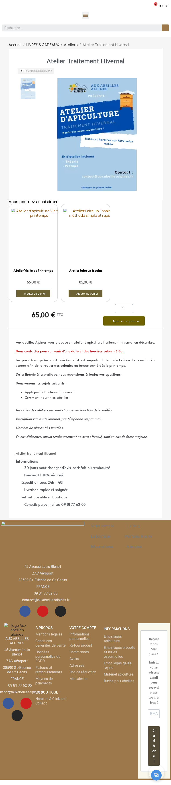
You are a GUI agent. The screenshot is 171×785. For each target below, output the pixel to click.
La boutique (100, 536)
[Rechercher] (165, 27)
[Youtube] (42, 611)
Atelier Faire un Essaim (85, 270)
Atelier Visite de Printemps (33, 270)
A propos (134, 546)
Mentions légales (138, 536)
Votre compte (102, 526)
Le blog (134, 526)
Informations (102, 546)
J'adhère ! (154, 746)
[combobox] (79, 27)
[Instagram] (60, 611)
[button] (160, 5)
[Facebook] (25, 611)
